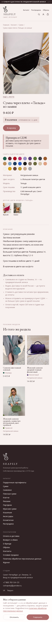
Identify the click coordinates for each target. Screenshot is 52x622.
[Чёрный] (25, 163)
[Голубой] (10, 163)
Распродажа (36, 10)
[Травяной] (35, 158)
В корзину (11, 128)
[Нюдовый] (25, 168)
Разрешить (37, 617)
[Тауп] (30, 163)
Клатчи (6, 498)
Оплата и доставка (11, 536)
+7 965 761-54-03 (11, 582)
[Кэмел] (5, 163)
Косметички (8, 520)
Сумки (21, 25)
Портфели (7, 505)
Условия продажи (11, 555)
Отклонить (14, 617)
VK (4, 590)
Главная (6, 25)
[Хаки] (35, 163)
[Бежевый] (40, 163)
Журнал (6, 562)
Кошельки (7, 513)
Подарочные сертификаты (14, 483)
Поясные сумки (9, 494)
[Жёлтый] (10, 168)
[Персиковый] (45, 163)
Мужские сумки (9, 509)
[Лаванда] (25, 158)
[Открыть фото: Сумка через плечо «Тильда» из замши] (26, 63)
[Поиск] (39, 14)
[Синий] (15, 163)
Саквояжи (7, 490)
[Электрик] (20, 163)
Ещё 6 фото (8, 97)
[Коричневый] (45, 158)
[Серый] (40, 158)
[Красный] (15, 158)
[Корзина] (48, 14)
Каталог (26, 10)
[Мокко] (15, 168)
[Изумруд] (5, 158)
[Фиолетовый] (30, 158)
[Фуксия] (20, 158)
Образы (46, 10)
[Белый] (5, 168)
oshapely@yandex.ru (12, 585)
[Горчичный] (20, 168)
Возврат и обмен (10, 540)
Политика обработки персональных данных (22, 559)
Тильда (23, 183)
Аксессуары (8, 516)
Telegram (10, 590)
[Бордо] (10, 158)
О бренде (7, 544)
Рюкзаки (6, 501)
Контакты (7, 551)
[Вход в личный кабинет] (43, 14)
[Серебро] (30, 168)
